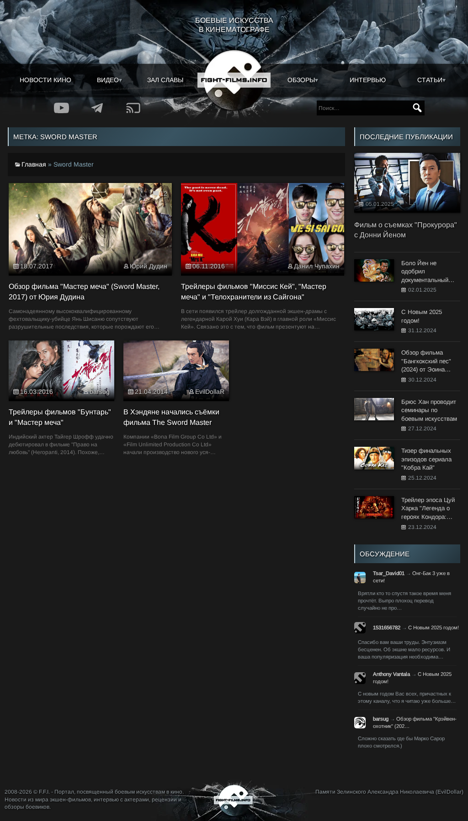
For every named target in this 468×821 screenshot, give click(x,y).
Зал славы (165, 80)
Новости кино (45, 80)
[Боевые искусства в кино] (234, 80)
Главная (33, 164)
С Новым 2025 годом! (433, 627)
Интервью (368, 80)
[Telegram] (98, 107)
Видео (108, 80)
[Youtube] (61, 107)
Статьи (429, 80)
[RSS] (134, 107)
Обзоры (301, 80)
